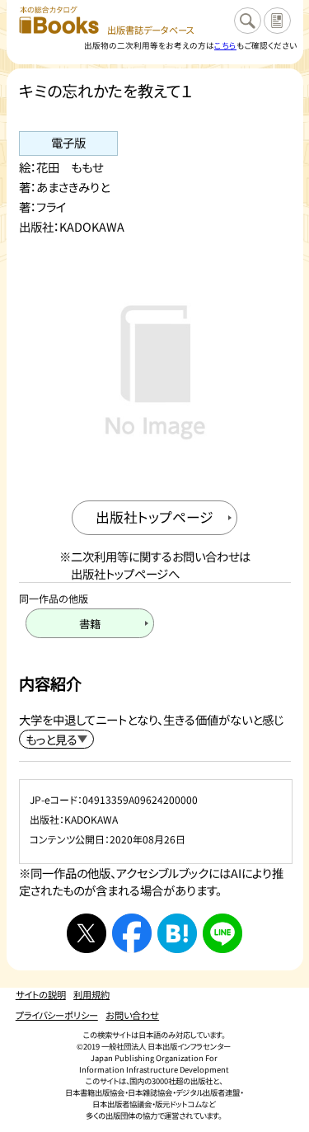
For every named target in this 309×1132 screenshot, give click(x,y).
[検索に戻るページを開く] (247, 20)
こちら (225, 45)
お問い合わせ (132, 1015)
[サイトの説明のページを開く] (277, 20)
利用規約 (91, 994)
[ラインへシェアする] (222, 933)
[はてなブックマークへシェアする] (177, 933)
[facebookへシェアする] (132, 933)
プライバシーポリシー (57, 1015)
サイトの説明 (41, 994)
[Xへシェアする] (86, 933)
